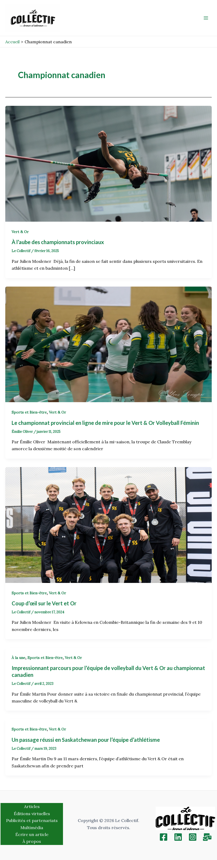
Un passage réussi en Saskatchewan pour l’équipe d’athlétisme (86, 740)
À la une (18, 657)
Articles (32, 806)
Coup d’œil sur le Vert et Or (45, 603)
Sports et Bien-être (29, 412)
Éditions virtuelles (32, 813)
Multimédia (31, 827)
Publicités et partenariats (32, 820)
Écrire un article (31, 834)
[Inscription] (207, 837)
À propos (31, 841)
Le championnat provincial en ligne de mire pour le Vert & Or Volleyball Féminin (106, 423)
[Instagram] (192, 837)
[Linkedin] (178, 837)
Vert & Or (20, 231)
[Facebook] (163, 837)
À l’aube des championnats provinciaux (58, 242)
